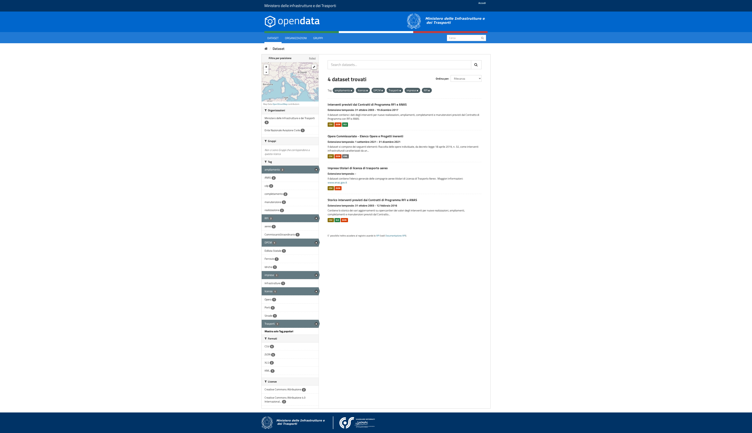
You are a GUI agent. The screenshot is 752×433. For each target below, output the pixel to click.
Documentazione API (395, 235)
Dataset (273, 38)
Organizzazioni (296, 38)
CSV (331, 124)
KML (345, 156)
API (378, 235)
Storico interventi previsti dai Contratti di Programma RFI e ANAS (372, 200)
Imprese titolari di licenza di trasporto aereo (358, 168)
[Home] (266, 48)
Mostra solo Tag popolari (279, 331)
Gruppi (318, 38)
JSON (338, 124)
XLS (345, 124)
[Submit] (482, 37)
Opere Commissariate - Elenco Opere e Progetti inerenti (365, 136)
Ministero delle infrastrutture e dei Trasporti (300, 6)
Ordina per (442, 78)
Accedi (482, 3)
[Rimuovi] (351, 90)
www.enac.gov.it (337, 182)
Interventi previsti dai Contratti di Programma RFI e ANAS (367, 104)
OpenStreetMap (280, 104)
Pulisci (312, 58)
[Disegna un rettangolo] (314, 66)
